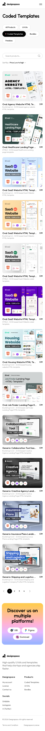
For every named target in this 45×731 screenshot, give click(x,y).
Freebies (9, 40)
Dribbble (6, 701)
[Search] (39, 55)
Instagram (6, 705)
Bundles (33, 34)
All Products (10, 27)
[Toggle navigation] (41, 4)
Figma (31, 630)
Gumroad (24, 637)
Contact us (6, 689)
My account (7, 682)
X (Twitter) (6, 709)
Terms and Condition (10, 725)
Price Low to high (17, 62)
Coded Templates (15, 34)
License (5, 686)
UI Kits (25, 27)
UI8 (16, 630)
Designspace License (31, 725)
